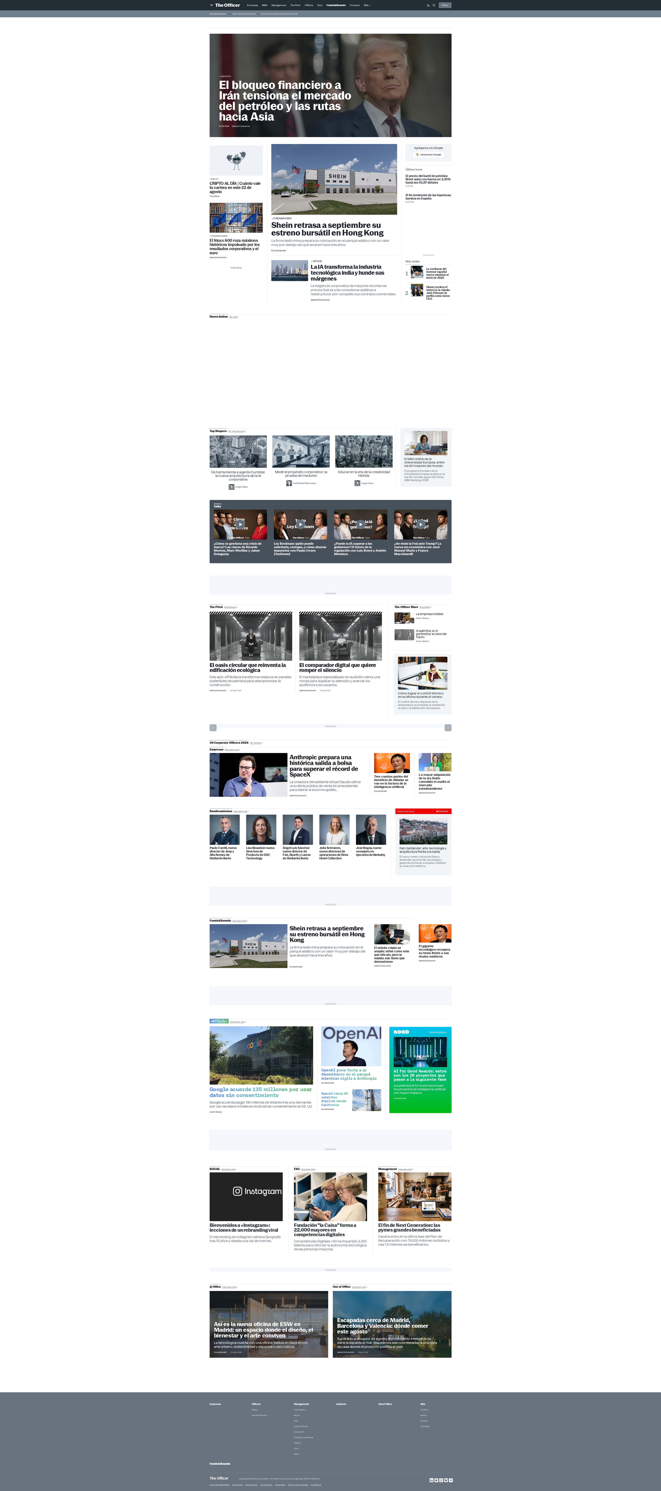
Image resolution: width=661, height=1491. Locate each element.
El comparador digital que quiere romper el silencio (337, 668)
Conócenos (237, 1485)
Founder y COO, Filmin (331, 397)
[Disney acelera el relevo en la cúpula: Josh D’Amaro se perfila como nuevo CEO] (417, 290)
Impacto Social (301, 1426)
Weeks (423, 1415)
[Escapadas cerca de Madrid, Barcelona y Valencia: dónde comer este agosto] (392, 1324)
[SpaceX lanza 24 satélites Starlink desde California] (366, 1100)
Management (301, 1404)
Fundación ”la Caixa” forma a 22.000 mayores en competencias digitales (325, 1230)
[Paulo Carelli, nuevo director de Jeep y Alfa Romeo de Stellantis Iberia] (225, 830)
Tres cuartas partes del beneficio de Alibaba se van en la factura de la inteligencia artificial (391, 782)
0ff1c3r (317, 261)
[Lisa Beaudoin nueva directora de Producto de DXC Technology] (261, 830)
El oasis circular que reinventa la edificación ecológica (248, 668)
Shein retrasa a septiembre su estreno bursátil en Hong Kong (327, 228)
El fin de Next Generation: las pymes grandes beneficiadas (409, 1227)
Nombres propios (218, 14)
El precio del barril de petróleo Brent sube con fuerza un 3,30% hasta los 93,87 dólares (428, 179)
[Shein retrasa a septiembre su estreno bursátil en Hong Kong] (249, 946)
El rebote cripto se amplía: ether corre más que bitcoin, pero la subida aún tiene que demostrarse (391, 954)
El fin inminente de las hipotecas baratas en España (428, 196)
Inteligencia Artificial (303, 1437)
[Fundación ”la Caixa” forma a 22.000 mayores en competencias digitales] (330, 1196)
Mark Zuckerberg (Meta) (244, 14)
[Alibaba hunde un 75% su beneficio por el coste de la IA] (392, 763)
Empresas (215, 1404)
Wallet (215, 179)
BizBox (255, 1410)
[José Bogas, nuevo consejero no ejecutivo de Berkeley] (371, 830)
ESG (296, 1421)
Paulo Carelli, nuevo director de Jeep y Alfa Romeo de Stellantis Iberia (223, 853)
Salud (296, 1454)
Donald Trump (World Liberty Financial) (279, 14)
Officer (445, 5)
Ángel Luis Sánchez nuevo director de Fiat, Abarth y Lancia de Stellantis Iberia (297, 853)
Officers (256, 1404)
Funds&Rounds (219, 236)
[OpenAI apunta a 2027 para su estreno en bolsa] (351, 1046)
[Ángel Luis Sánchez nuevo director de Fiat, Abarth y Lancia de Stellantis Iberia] (298, 830)
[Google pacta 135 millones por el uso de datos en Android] (261, 1055)
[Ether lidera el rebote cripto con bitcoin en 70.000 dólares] (392, 934)
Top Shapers (300, 1410)
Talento (297, 1443)
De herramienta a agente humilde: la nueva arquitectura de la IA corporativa (238, 475)
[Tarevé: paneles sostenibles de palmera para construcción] (251, 637)
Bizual (296, 1415)
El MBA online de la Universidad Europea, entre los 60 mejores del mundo (424, 462)
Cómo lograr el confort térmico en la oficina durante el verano (421, 695)
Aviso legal (280, 1485)
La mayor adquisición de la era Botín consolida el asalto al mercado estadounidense (434, 781)
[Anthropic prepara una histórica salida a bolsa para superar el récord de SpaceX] (249, 775)
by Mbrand (316, 1485)
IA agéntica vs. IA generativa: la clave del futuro (431, 634)
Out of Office (385, 1404)
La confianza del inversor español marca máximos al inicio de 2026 (437, 273)
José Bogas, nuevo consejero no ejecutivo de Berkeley (370, 851)
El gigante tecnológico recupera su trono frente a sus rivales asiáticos (434, 951)
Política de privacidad (298, 1485)
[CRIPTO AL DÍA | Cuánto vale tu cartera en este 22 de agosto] (236, 161)
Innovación (299, 1432)
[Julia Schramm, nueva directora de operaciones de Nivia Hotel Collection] (334, 830)
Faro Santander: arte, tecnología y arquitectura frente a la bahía (423, 850)
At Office (424, 1410)
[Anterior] (213, 727)
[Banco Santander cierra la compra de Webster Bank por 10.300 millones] (435, 762)
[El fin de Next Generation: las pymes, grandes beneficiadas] (415, 1196)
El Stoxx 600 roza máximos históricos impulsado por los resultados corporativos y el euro (235, 246)
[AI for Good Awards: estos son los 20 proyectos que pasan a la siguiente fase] (420, 1052)
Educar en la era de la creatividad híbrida (364, 473)
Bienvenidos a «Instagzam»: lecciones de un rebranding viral (244, 1228)
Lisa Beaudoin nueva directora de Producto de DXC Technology (260, 853)
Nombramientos (259, 1415)
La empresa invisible (429, 614)
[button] (212, 5)
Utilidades (425, 1426)
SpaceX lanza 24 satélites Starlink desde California (334, 1099)
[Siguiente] (448, 727)
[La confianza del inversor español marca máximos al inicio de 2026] (417, 272)
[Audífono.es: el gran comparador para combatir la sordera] (340, 637)
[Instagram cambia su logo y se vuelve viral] (246, 1196)
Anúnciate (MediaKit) (219, 1485)
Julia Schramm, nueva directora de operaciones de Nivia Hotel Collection (333, 853)
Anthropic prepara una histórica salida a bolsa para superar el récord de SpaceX (324, 766)
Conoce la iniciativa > (438, 1032)
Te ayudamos (266, 1485)
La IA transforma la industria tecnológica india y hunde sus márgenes (347, 272)
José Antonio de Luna (331, 386)
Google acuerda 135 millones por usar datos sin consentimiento (261, 1092)
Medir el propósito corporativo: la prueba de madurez (301, 473)
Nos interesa (251, 1485)
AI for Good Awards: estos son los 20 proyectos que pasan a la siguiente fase (420, 1075)
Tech (296, 1448)
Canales (424, 1421)
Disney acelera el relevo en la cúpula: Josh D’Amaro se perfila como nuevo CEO (438, 293)
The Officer (219, 1478)
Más (422, 1404)
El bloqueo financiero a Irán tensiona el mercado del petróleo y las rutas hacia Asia (285, 100)
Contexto (225, 76)
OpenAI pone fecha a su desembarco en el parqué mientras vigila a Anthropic (349, 1074)
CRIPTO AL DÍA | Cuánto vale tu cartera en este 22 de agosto (235, 187)
